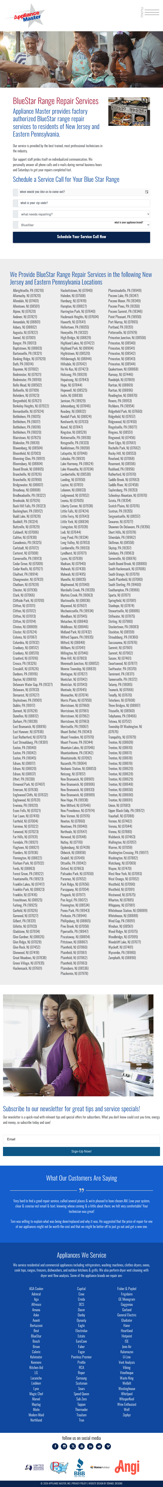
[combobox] (81, 192)
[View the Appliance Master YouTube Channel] (82, 1446)
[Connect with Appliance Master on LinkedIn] (90, 1446)
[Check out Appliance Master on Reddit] (99, 1446)
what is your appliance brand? (128, 223)
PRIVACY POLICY (79, 1484)
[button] (146, 192)
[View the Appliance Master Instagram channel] (64, 1446)
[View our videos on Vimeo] (108, 1446)
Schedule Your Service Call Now (81, 237)
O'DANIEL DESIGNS (114, 1484)
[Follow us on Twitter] (73, 1446)
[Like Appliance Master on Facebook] (55, 1446)
